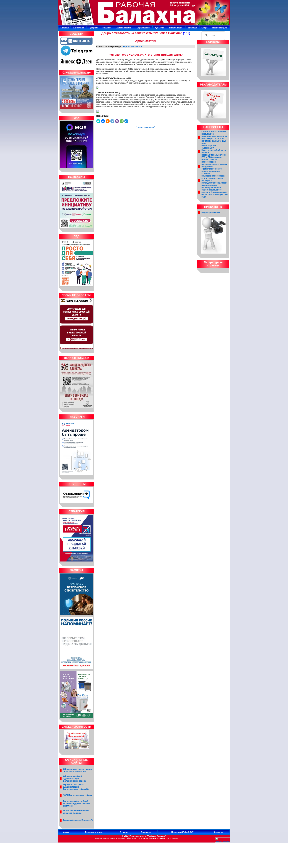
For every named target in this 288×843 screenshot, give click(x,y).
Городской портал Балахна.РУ (78, 820)
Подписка (146, 832)
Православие (175, 28)
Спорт (205, 28)
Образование (143, 28)
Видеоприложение (211, 212)
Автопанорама (123, 28)
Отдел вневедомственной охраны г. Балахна (76, 812)
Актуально (78, 28)
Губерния (93, 28)
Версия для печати (132, 46)
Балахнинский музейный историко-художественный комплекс (76, 803)
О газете (124, 832)
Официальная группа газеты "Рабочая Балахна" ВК (77, 770)
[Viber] (117, 121)
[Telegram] (112, 121)
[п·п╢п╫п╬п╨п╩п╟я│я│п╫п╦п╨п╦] (108, 121)
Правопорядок (219, 28)
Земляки (106, 28)
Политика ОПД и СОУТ (182, 832)
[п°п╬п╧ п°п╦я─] (126, 121)
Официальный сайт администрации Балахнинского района (74, 778)
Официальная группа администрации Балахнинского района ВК (76, 786)
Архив (66, 832)
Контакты (218, 832)
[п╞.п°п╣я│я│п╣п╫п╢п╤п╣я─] (98, 121)
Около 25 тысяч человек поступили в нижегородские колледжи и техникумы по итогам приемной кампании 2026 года (214, 137)
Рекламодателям (93, 832)
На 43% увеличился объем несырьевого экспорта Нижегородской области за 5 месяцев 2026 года (215, 192)
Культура (159, 28)
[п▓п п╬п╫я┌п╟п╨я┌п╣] (103, 121)
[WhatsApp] (122, 121)
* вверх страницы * (145, 127)
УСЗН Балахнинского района (77, 795)
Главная (64, 28)
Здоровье (192, 28)
